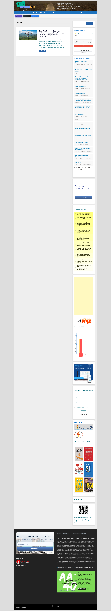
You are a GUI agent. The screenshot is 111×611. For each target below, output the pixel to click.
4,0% (77, 397)
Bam (25, 607)
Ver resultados (83, 414)
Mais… (90, 12)
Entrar (83, 45)
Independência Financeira (80, 12)
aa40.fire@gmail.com (58, 606)
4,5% (77, 394)
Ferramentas (62, 12)
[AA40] (55, 6)
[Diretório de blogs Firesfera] (83, 427)
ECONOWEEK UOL (21, 565)
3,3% (77, 404)
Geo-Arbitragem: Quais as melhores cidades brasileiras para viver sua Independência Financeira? (52, 34)
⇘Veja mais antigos (79, 167)
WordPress (19, 607)
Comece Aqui (47, 12)
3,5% (77, 399)
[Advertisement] (83, 296)
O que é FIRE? (39, 12)
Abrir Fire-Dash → (84, 52)
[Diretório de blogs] (78, 434)
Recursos (55, 12)
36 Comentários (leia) (57, 39)
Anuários (71, 12)
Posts (33, 12)
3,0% (77, 402)
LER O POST (43, 51)
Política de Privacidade (35, 552)
